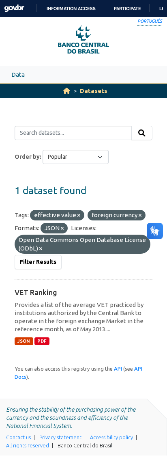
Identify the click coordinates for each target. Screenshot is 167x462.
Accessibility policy (111, 437)
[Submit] (141, 133)
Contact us (18, 437)
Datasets (93, 90)
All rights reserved (27, 445)
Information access (71, 8)
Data (18, 74)
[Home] (66, 90)
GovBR (14, 8)
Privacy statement (60, 437)
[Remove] (78, 215)
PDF (42, 341)
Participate (127, 8)
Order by (27, 156)
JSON (23, 341)
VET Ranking (36, 292)
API (118, 368)
